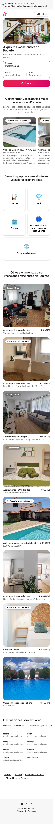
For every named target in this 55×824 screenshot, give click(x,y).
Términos (32, 811)
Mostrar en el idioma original (34, 6)
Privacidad (21, 811)
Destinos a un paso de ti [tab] (13, 725)
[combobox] (26, 66)
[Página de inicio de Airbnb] (5, 14)
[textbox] (14, 75)
